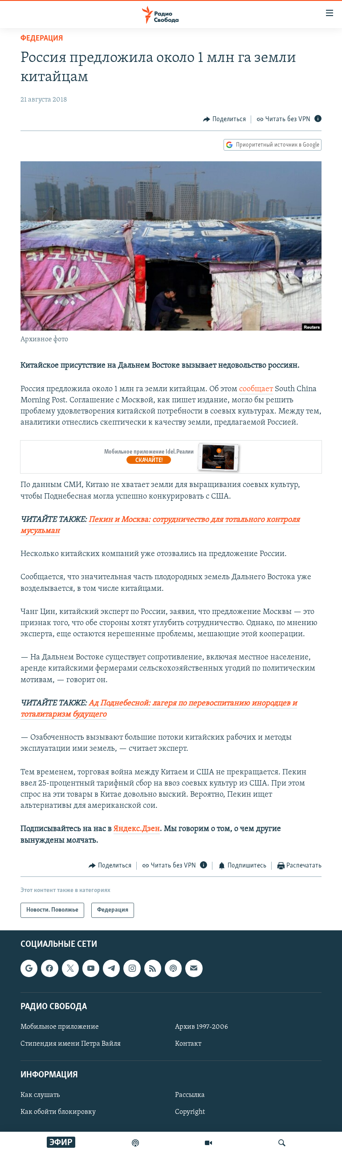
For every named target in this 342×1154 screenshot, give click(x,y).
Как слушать (40, 1095)
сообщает (256, 389)
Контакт (188, 1044)
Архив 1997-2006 (201, 1027)
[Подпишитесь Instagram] (131, 968)
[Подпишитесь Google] (28, 968)
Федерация (41, 39)
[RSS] (152, 968)
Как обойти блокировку (58, 1112)
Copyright (190, 1112)
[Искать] (282, 1143)
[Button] (224, 119)
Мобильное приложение (59, 1027)
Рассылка (190, 1095)
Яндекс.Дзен (137, 829)
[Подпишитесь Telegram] (111, 968)
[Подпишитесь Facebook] (49, 968)
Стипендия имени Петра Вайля (70, 1044)
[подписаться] (193, 968)
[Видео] (208, 1143)
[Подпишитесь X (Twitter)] (70, 968)
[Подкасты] (173, 968)
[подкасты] (135, 1143)
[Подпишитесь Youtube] (90, 968)
